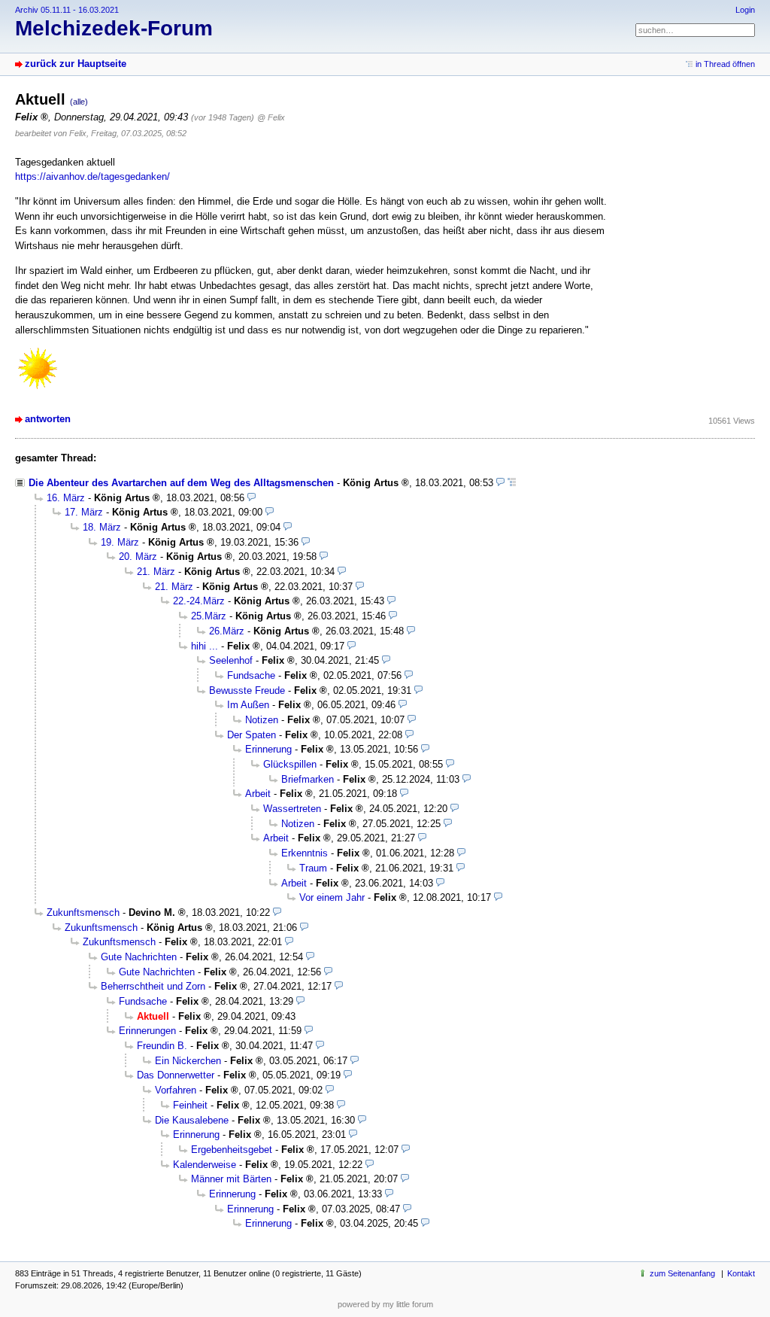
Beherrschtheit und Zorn (153, 986)
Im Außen (248, 704)
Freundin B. (162, 1045)
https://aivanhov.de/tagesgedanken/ (92, 176)
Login (745, 9)
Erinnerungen (147, 1030)
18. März (102, 527)
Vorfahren (175, 1090)
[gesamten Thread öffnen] (512, 482)
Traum (313, 868)
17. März (84, 512)
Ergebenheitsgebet (231, 1149)
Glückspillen (290, 764)
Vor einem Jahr (332, 897)
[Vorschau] (500, 482)
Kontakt (741, 1273)
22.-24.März (199, 601)
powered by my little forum (385, 1304)
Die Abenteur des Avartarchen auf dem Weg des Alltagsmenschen (181, 482)
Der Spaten (251, 735)
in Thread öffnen (725, 63)
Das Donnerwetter (175, 1075)
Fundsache (251, 675)
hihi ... (204, 646)
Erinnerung (268, 749)
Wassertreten (292, 808)
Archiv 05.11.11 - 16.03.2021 (67, 9)
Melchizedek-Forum (114, 28)
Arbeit (258, 793)
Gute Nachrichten (139, 957)
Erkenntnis (304, 853)
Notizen (261, 719)
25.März (208, 616)
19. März (120, 542)
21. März (156, 571)
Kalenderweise (204, 1164)
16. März (66, 497)
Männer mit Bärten (231, 1179)
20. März (138, 556)
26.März (226, 631)
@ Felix (271, 117)
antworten (48, 418)
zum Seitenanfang (682, 1273)
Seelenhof (231, 660)
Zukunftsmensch (83, 912)
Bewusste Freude (247, 690)
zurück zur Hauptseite (75, 63)
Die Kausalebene (192, 1120)
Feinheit (190, 1105)
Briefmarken (307, 779)
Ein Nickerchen (188, 1060)
